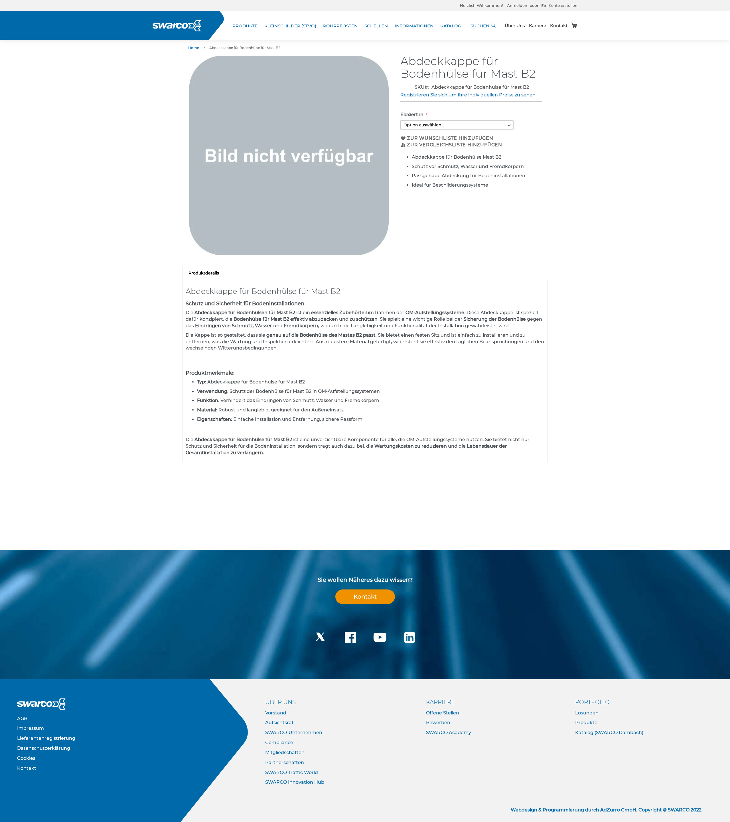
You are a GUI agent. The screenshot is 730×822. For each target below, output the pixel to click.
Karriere (537, 25)
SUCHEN (483, 26)
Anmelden (517, 5)
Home (193, 48)
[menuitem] (246, 26)
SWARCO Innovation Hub (294, 782)
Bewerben (438, 722)
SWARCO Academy (448, 732)
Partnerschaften (284, 762)
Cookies (26, 758)
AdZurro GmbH (618, 810)
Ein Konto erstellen (559, 5)
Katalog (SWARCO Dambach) (609, 732)
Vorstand (275, 713)
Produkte (586, 722)
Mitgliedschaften (285, 752)
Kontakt (558, 25)
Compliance (279, 742)
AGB (22, 718)
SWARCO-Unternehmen (293, 732)
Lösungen (587, 713)
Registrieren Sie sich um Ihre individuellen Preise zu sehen (468, 95)
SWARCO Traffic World (291, 772)
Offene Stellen (442, 713)
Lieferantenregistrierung (46, 738)
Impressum (30, 728)
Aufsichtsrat (279, 722)
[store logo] (177, 25)
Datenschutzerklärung (43, 748)
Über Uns (515, 25)
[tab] (203, 273)
